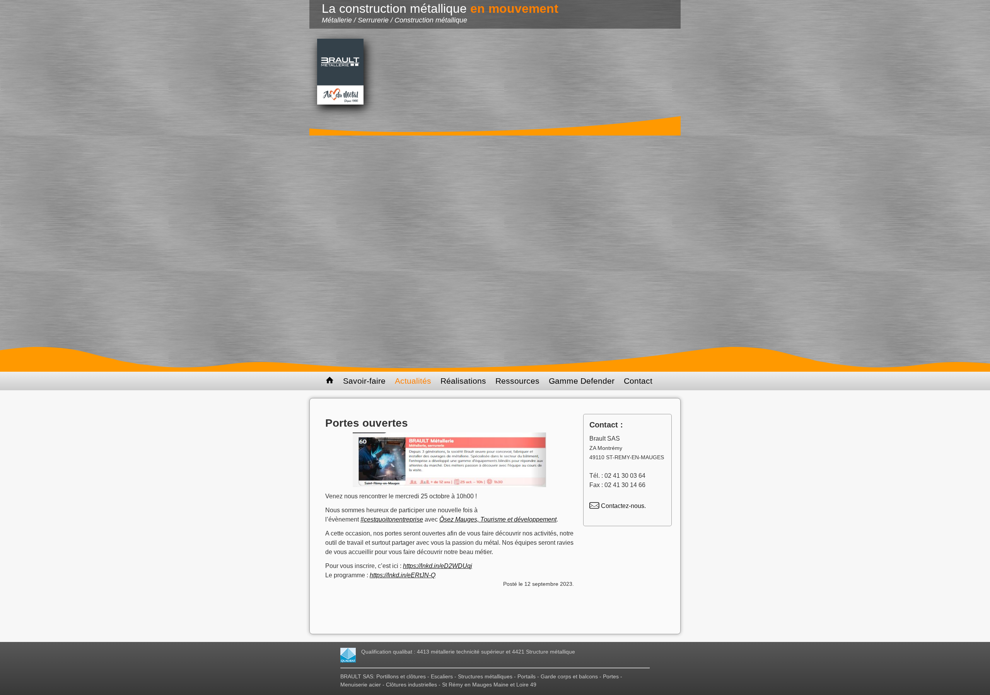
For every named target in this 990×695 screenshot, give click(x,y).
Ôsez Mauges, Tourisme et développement (497, 519)
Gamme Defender (581, 380)
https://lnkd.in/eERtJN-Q (402, 575)
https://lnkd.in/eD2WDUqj (437, 566)
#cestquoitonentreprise (391, 519)
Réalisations (463, 380)
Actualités (413, 380)
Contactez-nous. (622, 506)
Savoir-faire (364, 380)
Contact (638, 380)
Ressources (517, 380)
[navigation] (495, 381)
